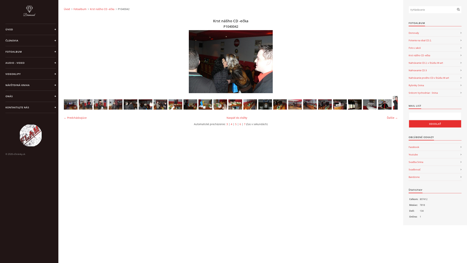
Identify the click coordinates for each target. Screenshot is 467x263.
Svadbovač (414, 169)
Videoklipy (13, 74)
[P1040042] (145, 104)
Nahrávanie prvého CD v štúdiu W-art (429, 77)
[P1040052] (265, 104)
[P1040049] (235, 104)
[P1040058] (340, 104)
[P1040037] (85, 104)
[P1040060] (370, 104)
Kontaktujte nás (17, 107)
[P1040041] (130, 104)
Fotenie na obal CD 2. (420, 40)
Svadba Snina (416, 162)
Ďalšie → (392, 117)
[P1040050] (250, 104)
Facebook (414, 147)
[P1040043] (160, 104)
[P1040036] (100, 104)
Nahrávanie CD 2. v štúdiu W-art (426, 62)
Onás (9, 96)
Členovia (11, 40)
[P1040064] (310, 104)
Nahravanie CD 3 (418, 70)
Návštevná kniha (17, 85)
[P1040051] (71, 104)
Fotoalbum (13, 51)
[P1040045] (175, 104)
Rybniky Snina (416, 85)
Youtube (413, 154)
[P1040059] (355, 104)
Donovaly (414, 33)
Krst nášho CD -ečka (102, 9)
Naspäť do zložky (237, 117)
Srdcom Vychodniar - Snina (423, 92)
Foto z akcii (415, 47)
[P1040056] (280, 104)
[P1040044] (115, 104)
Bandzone (414, 177)
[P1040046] (190, 104)
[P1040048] (220, 104)
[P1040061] (385, 104)
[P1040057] (325, 104)
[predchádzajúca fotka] (70, 61)
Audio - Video (15, 62)
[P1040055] (295, 104)
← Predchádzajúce (75, 117)
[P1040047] (205, 104)
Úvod (9, 29)
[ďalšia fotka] (392, 61)
